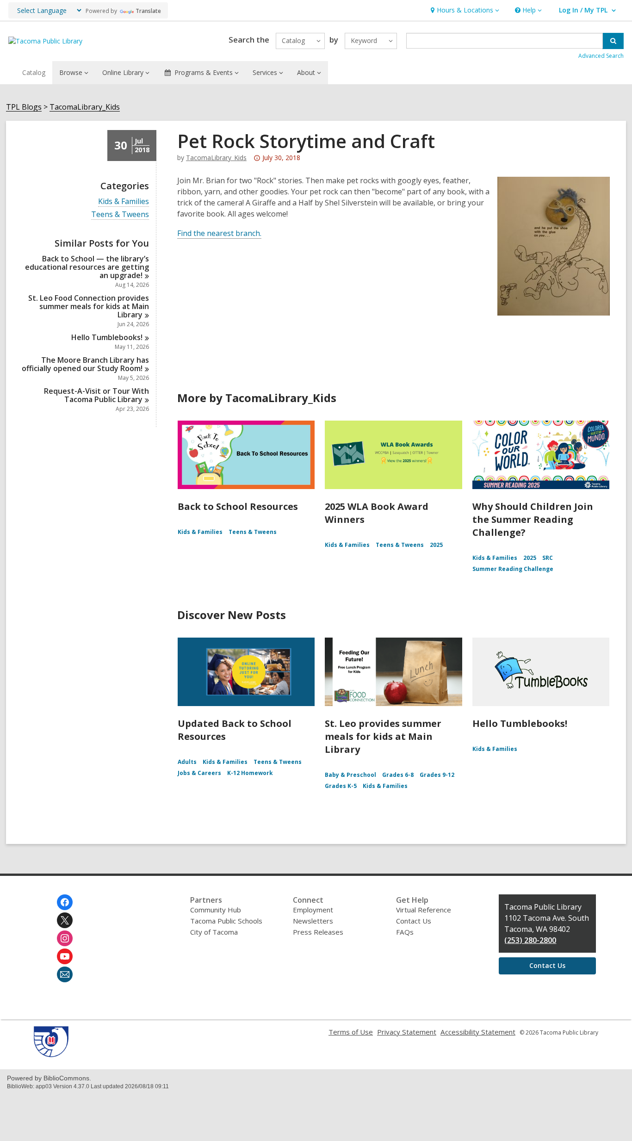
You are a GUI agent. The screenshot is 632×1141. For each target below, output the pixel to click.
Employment (313, 909)
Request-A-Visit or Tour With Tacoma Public (96, 395)
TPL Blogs (24, 107)
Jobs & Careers (199, 773)
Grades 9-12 (437, 775)
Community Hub (215, 909)
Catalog (33, 72)
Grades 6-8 (398, 775)
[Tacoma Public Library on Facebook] (65, 902)
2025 (436, 545)
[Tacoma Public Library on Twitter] (65, 920)
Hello (107, 337)
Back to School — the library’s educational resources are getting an (87, 267)
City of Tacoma (214, 931)
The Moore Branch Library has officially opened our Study (85, 364)
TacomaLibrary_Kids (85, 107)
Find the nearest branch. (219, 233)
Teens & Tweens (120, 214)
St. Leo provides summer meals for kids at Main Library (383, 736)
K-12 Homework (250, 773)
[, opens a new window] (51, 1054)
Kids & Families (123, 201)
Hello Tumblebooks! (519, 723)
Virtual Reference (423, 909)
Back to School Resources (238, 506)
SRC (547, 558)
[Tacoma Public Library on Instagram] (65, 938)
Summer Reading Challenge (512, 569)
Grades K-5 (341, 786)
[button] (464, 10)
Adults (187, 762)
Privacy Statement (406, 1031)
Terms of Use (350, 1031)
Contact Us (413, 920)
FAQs (405, 931)
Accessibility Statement (477, 1031)
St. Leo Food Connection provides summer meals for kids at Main (88, 306)
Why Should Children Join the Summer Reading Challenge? (532, 519)
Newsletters (313, 920)
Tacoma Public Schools (226, 920)
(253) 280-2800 (530, 940)
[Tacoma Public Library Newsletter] (65, 974)
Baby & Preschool (350, 775)
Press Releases (318, 931)
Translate (148, 11)
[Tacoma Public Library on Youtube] (65, 956)
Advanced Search (601, 56)
